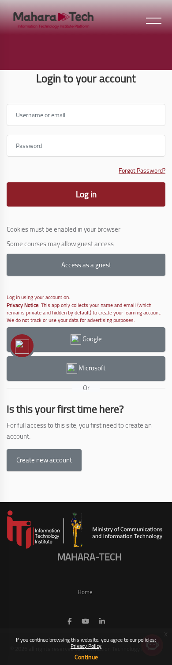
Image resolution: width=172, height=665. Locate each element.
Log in (86, 194)
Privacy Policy (86, 646)
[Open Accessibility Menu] (22, 345)
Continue (86, 657)
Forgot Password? (142, 171)
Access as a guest (86, 265)
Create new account (44, 460)
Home (85, 592)
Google (91, 338)
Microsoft (91, 368)
